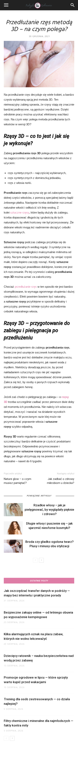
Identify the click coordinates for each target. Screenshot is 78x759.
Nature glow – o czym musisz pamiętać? (17, 481)
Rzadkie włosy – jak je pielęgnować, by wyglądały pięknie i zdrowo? (49, 509)
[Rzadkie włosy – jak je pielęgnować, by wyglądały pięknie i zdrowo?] (13, 509)
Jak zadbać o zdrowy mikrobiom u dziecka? (60, 481)
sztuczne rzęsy (19, 212)
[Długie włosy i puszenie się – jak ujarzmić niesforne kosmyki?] (13, 527)
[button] (72, 5)
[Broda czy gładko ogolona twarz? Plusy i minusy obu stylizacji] (13, 546)
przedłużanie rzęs (26, 286)
